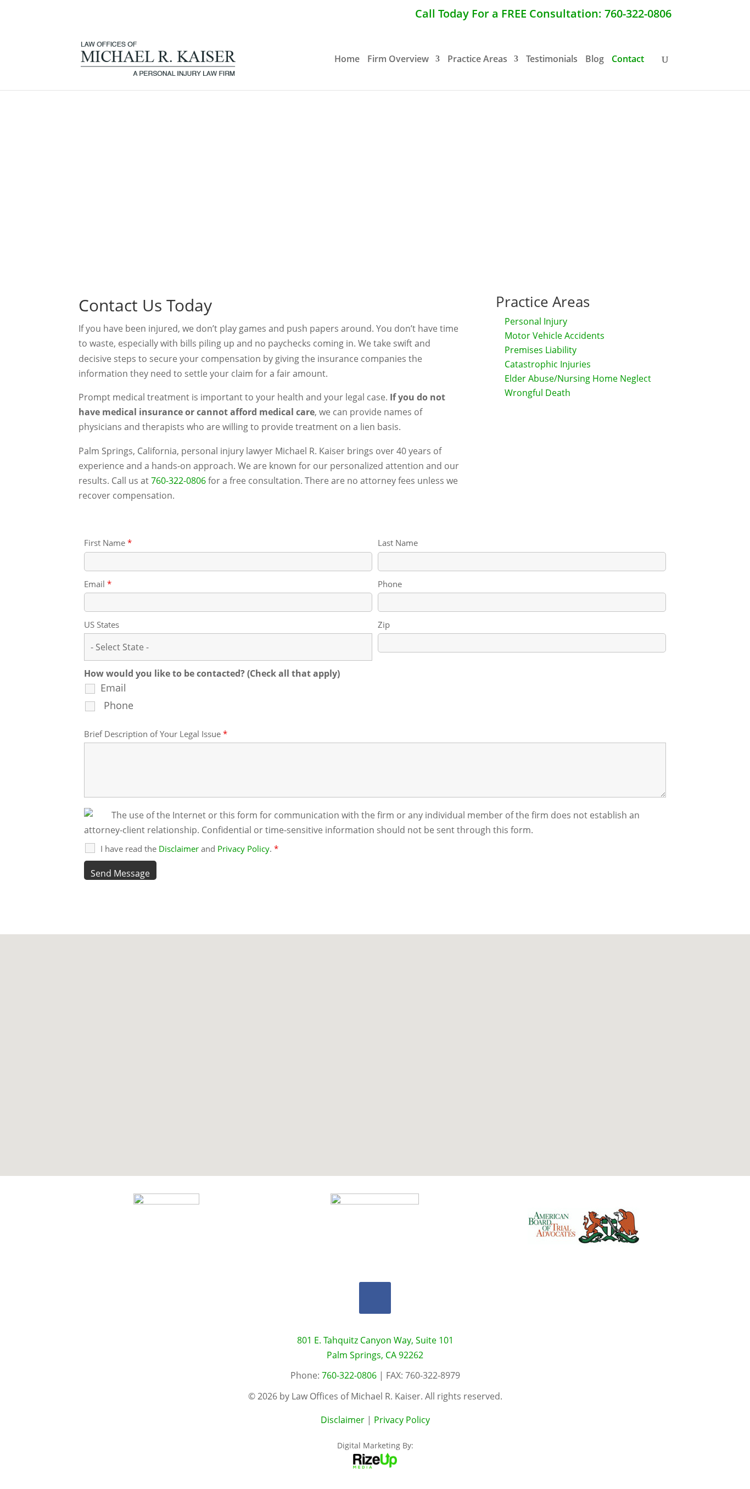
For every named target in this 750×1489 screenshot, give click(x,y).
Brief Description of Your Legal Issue (155, 733)
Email (97, 583)
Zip (384, 624)
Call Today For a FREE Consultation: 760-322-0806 (543, 14)
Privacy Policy (402, 1420)
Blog (594, 60)
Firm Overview (398, 60)
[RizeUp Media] (375, 1465)
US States (101, 624)
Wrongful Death (537, 393)
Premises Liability (541, 350)
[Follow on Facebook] (375, 1298)
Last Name (398, 542)
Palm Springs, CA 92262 (375, 1355)
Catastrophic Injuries (548, 364)
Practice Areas (477, 60)
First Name (108, 542)
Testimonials (552, 60)
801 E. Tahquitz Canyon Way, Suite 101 (375, 1340)
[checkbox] (97, 711)
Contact (628, 60)
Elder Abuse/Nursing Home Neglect (578, 378)
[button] (378, 1043)
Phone (390, 583)
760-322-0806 (178, 481)
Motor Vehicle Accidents (555, 336)
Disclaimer (343, 1420)
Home (347, 60)
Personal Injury (536, 321)
